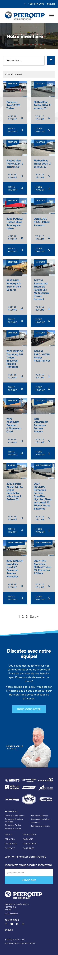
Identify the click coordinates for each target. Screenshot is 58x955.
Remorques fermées (39, 816)
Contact (10, 848)
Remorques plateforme (15, 816)
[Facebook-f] (6, 924)
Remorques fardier (13, 825)
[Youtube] (11, 924)
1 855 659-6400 (11, 913)
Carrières (28, 848)
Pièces (8, 835)
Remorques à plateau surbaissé (14, 820)
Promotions (29, 835)
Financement (30, 844)
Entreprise (11, 844)
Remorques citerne (13, 829)
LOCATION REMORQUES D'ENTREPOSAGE (25, 857)
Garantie (28, 839)
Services (10, 839)
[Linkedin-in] (17, 924)
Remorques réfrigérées (41, 819)
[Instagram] (23, 924)
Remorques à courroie (40, 826)
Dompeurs (35, 822)
